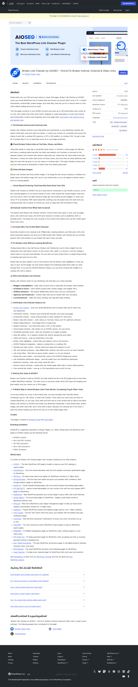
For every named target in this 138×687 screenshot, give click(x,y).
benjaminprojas (20, 634)
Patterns (35, 663)
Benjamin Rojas (34, 420)
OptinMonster (18, 470)
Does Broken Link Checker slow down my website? (29, 575)
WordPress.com (113, 653)
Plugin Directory (13, 10)
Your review (96, 173)
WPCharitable (18, 549)
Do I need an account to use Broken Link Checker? (29, 581)
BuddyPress (112, 663)
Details (15, 83)
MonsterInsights (19, 479)
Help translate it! (83, 16)
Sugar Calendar (19, 552)
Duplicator (17, 510)
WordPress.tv (63, 663)
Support (60, 656)
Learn (59, 653)
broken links (115, 126)
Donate (85, 660)
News (10, 656)
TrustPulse (17, 519)
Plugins (35, 660)
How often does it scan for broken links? (25, 606)
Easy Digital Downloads (22, 543)
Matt (109, 656)
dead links (124, 126)
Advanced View (98, 136)
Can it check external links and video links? (26, 587)
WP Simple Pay (19, 537)
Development (51, 83)
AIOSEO (16, 464)
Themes (35, 656)
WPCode (16, 504)
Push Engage (18, 513)
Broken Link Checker (21, 308)
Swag (85, 663)
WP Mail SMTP (19, 488)
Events (84, 656)
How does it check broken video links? (25, 594)
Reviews (25, 83)
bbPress (110, 660)
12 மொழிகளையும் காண (120, 117)
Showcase (36, 653)
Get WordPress (128, 3)
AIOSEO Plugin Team (32, 74)
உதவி (126, 83)
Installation (37, 83)
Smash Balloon (18, 498)
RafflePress (17, 495)
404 (111, 122)
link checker (123, 130)
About (10, 653)
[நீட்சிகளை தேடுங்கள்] (29, 23)
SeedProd (17, 485)
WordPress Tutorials (44, 557)
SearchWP (17, 525)
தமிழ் (28, 674)
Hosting (10, 660)
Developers (61, 660)
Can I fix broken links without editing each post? (28, 600)
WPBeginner (18, 557)
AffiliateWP (17, 531)
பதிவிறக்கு (123, 72)
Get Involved (86, 653)
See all (125, 173)
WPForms (17, 476)
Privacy (10, 663)
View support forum (99, 195)
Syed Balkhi (48, 420)
